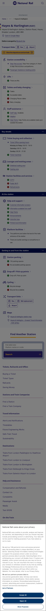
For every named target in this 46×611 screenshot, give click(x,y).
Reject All (23, 601)
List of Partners (7, 588)
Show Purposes (23, 607)
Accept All (22, 595)
